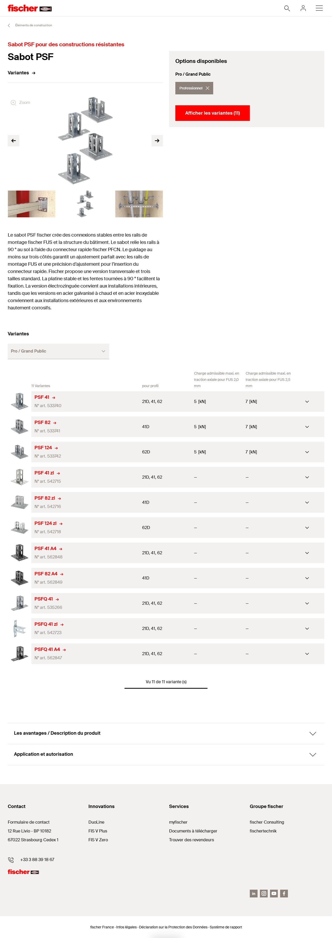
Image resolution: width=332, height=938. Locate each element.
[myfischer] (303, 8)
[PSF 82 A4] (19, 578)
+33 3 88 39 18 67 (37, 859)
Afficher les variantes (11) (212, 113)
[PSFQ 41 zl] (19, 628)
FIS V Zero (98, 840)
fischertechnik (263, 831)
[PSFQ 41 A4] (19, 653)
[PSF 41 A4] (19, 553)
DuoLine (96, 822)
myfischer (178, 822)
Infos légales (126, 927)
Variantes (18, 73)
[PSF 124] (19, 452)
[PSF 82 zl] (19, 502)
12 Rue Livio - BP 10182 (29, 831)
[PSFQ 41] (19, 603)
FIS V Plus (97, 831)
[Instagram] (264, 893)
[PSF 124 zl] (19, 527)
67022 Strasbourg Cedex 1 (33, 840)
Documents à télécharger (193, 831)
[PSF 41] (19, 401)
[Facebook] (284, 893)
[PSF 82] (19, 426)
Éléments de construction (33, 25)
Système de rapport (226, 927)
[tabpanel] (31, 204)
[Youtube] (274, 893)
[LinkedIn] (254, 893)
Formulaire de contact (29, 822)
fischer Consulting (267, 822)
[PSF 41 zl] (19, 477)
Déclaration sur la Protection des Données (173, 927)
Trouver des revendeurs (191, 840)
